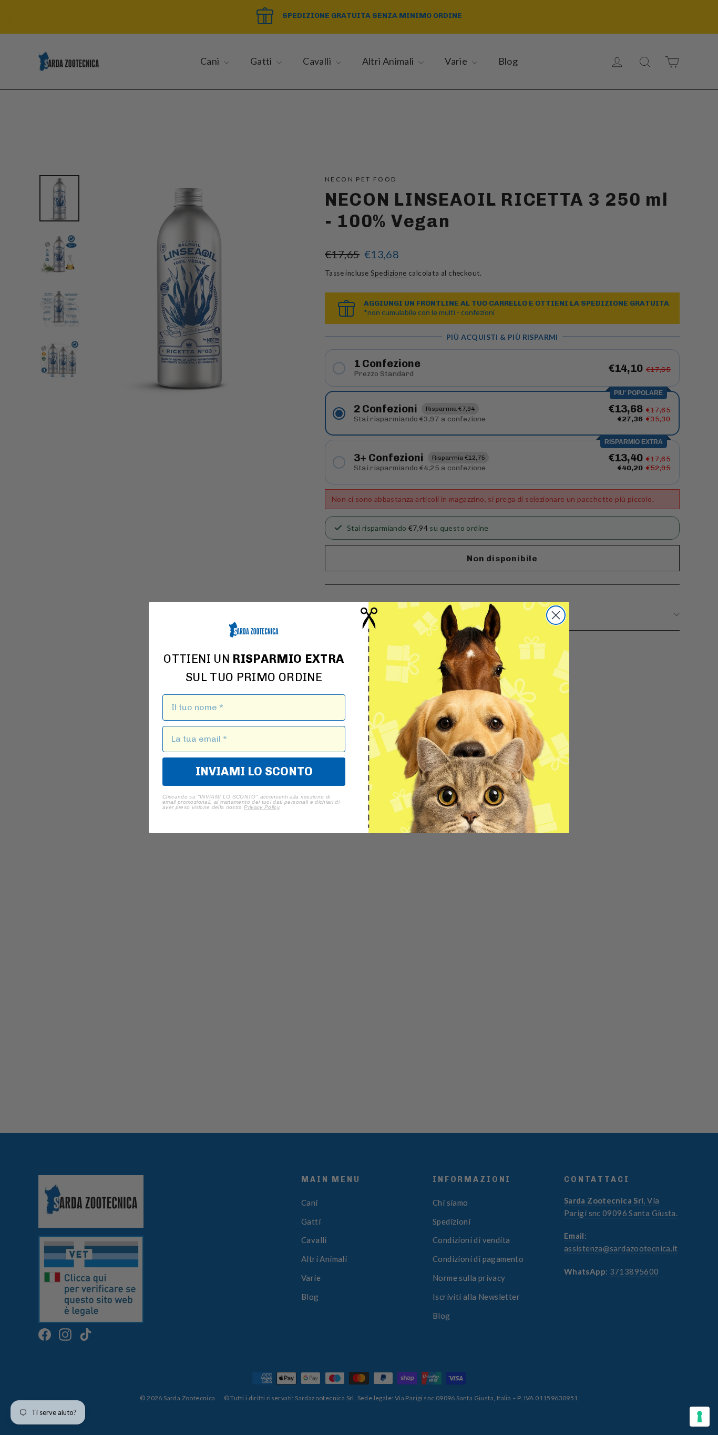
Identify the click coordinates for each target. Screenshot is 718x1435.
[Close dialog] (556, 615)
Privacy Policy (261, 807)
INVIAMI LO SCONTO (254, 771)
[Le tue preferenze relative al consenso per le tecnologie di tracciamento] (700, 1417)
